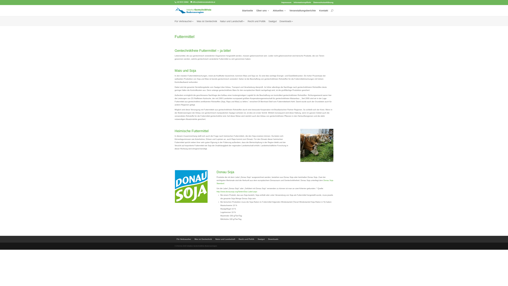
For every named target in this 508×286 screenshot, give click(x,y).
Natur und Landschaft (231, 21)
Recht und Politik (257, 21)
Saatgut (272, 21)
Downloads (285, 21)
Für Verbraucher (183, 21)
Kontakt (323, 10)
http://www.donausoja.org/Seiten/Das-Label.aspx (237, 192)
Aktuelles (278, 10)
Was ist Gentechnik (207, 21)
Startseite (247, 10)
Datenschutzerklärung (323, 2)
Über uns (261, 10)
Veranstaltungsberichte (302, 10)
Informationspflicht (302, 2)
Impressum (286, 2)
